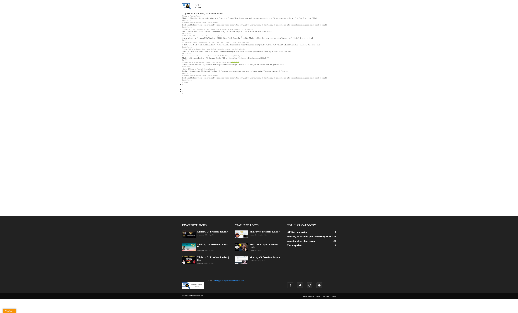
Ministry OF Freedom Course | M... (213, 246)
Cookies (333, 296)
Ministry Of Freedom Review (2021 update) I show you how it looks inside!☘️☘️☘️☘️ (210, 62)
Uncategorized (294, 245)
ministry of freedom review (301, 241)
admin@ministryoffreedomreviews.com (229, 281)
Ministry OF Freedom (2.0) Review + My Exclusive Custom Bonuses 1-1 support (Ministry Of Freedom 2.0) (217, 29)
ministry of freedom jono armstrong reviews (310, 236)
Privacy (318, 296)
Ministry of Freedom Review (191, 16)
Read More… (187, 20)
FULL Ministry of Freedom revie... (264, 246)
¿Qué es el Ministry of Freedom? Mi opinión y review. (199, 69)
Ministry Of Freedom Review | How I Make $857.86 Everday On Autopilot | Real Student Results (213, 49)
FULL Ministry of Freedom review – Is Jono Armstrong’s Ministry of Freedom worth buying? (212, 36)
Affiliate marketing (297, 232)
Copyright (326, 296)
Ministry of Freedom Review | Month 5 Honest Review (200, 23)
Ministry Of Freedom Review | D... (213, 258)
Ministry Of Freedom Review (212, 231)
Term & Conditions (308, 296)
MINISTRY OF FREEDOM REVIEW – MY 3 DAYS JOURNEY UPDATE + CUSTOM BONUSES (215, 42)
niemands (200, 235)
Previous (185, 82)
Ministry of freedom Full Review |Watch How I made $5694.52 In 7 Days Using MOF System (212, 56)
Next (183, 94)
